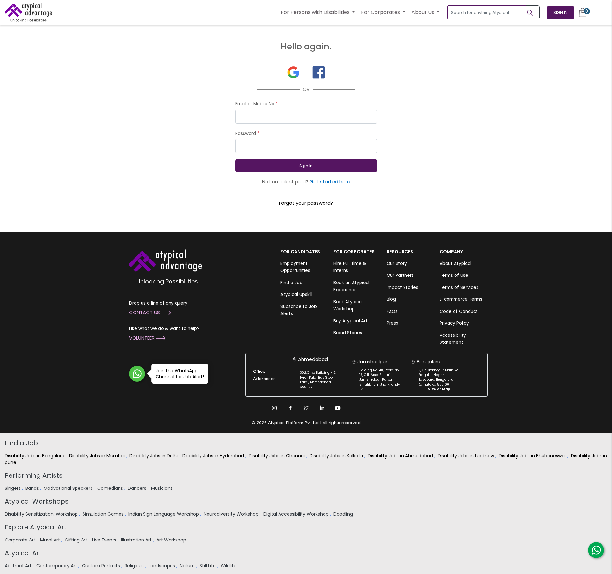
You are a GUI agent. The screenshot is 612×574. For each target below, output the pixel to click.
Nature (188, 566)
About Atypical (455, 264)
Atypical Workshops (37, 501)
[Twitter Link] (306, 407)
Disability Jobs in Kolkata (337, 456)
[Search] (533, 12)
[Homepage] (28, 12)
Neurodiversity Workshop (232, 514)
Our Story (397, 264)
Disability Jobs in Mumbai (97, 456)
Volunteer (142, 338)
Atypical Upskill (296, 294)
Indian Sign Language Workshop (164, 514)
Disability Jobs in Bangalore (35, 456)
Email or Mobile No (256, 104)
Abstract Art (19, 566)
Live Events (105, 540)
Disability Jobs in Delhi (154, 456)
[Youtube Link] (338, 407)
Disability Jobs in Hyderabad (213, 456)
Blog (391, 299)
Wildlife (229, 566)
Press (392, 323)
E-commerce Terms (461, 299)
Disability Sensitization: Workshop (42, 514)
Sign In (560, 12)
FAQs (392, 311)
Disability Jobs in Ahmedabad (401, 456)
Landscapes (162, 566)
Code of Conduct (459, 311)
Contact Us (145, 312)
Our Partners (400, 275)
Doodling (343, 514)
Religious (135, 566)
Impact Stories (402, 287)
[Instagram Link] (274, 407)
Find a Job (291, 283)
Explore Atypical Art (36, 527)
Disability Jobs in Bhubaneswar (533, 456)
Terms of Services (459, 287)
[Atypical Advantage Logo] (165, 259)
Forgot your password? (306, 203)
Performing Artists (33, 475)
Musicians (162, 488)
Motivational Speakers (69, 488)
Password (247, 133)
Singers (13, 488)
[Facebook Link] (290, 407)
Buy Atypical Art (350, 321)
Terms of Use (454, 275)
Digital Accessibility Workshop (296, 514)
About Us (423, 12)
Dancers (138, 488)
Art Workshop (172, 540)
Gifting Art (77, 540)
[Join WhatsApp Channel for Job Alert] (137, 374)
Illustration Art (137, 540)
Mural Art (50, 540)
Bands (33, 488)
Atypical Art (23, 552)
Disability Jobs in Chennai (277, 456)
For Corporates (381, 12)
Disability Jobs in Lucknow (466, 456)
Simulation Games (104, 514)
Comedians (110, 488)
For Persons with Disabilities (316, 12)
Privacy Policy (454, 323)
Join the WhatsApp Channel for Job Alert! (180, 373)
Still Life (208, 566)
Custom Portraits (101, 566)
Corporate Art (21, 540)
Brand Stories (347, 333)
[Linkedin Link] (322, 407)
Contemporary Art (57, 566)
